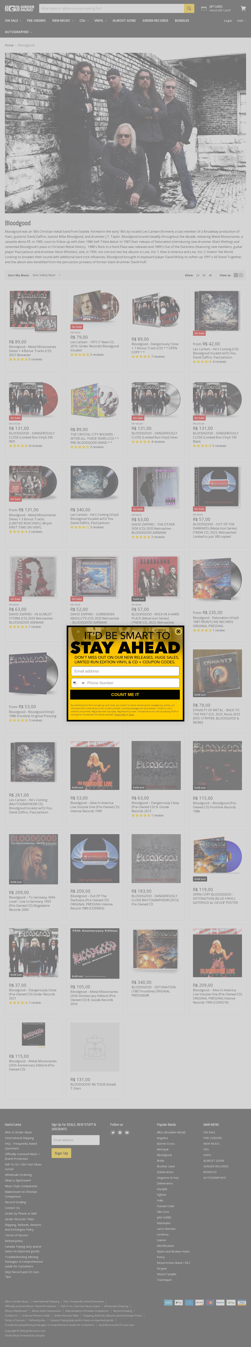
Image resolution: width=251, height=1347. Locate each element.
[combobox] (78, 683)
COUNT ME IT (125, 694)
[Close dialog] (178, 631)
